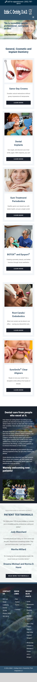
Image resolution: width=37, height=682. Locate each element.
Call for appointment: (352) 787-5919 (19, 3)
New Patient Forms (17, 602)
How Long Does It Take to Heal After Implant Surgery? (30, 631)
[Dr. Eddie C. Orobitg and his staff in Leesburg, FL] (18, 480)
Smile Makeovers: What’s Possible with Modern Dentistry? (30, 610)
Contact (17, 609)
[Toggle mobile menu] (33, 17)
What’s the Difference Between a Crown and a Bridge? (30, 650)
